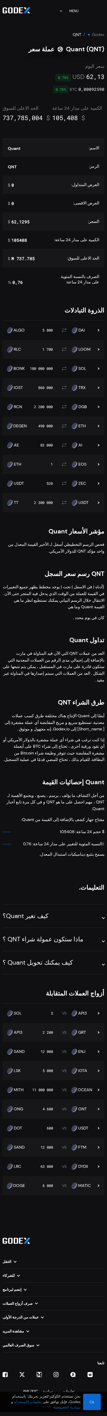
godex (98, 34)
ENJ (81, 1052)
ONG (18, 1109)
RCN (18, 407)
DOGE (19, 1186)
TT (16, 503)
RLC (17, 349)
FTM (82, 1147)
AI (80, 445)
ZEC (82, 483)
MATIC (84, 1186)
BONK (19, 368)
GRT (82, 1032)
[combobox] (57, 11)
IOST (18, 388)
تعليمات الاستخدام (28, 1401)
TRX (82, 388)
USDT (19, 483)
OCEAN (85, 1090)
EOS (82, 464)
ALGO (19, 330)
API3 (82, 1013)
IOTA (82, 1071)
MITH (19, 1090)
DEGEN (20, 426)
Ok (92, 1402)
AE (16, 445)
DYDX (83, 1166)
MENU (74, 11)
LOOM (84, 349)
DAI (81, 330)
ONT (82, 1109)
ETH (82, 426)
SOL (82, 368)
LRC (17, 1166)
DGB (82, 407)
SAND (19, 1052)
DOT (18, 1128)
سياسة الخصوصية (67, 1407)
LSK (17, 1071)
